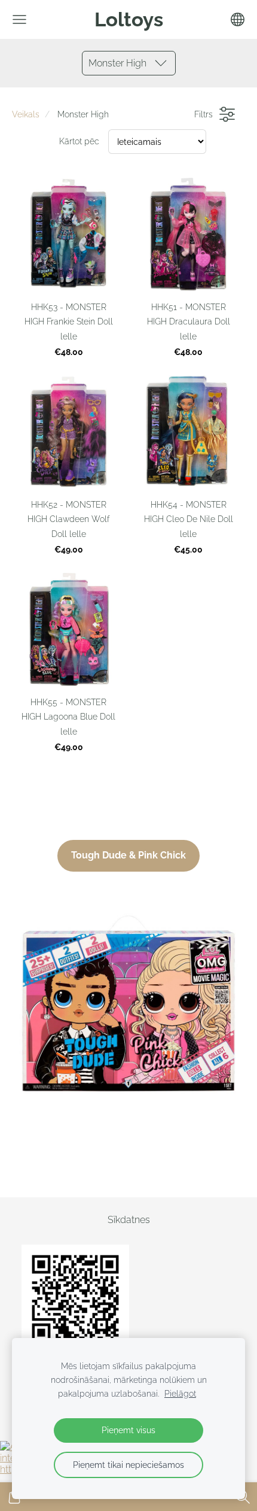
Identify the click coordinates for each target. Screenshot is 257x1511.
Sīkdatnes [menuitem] (129, 1219)
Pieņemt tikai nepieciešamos (128, 1465)
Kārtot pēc (79, 141)
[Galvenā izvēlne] (19, 19)
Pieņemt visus (128, 1430)
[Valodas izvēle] (237, 19)
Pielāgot (180, 1393)
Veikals (25, 114)
